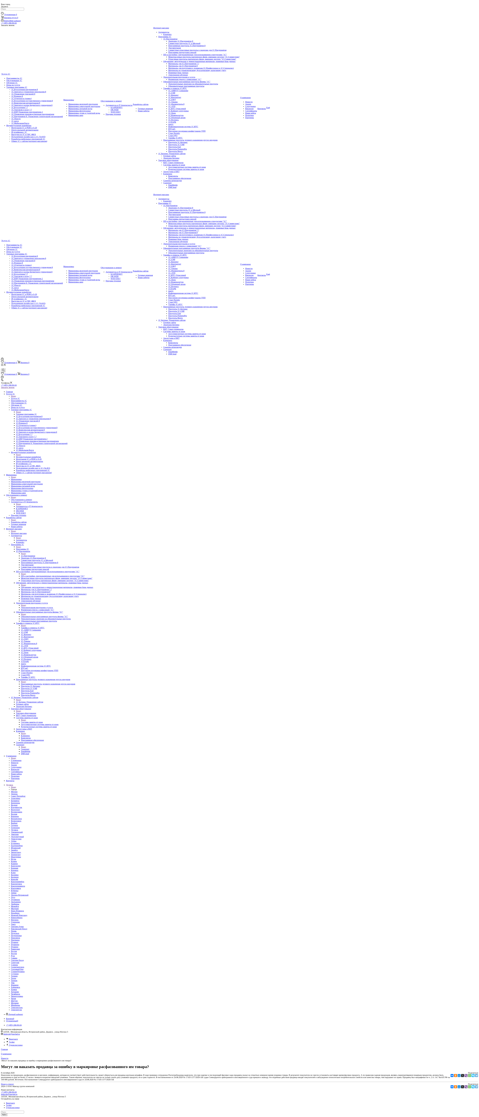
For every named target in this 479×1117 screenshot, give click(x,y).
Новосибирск (16, 918)
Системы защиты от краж (32, 722)
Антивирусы (21, 540)
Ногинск (14, 920)
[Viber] (466, 1075)
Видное (14, 805)
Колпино (15, 877)
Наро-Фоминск (17, 911)
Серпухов (15, 962)
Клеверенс (25, 736)
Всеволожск (16, 821)
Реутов (14, 951)
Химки (14, 989)
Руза (13, 956)
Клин (13, 873)
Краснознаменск (18, 886)
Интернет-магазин (19, 533)
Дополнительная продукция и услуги (37, 607)
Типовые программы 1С (26, 414)
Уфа (12, 983)
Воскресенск (16, 819)
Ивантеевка (16, 857)
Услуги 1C (15, 398)
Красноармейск (17, 882)
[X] (462, 1075)
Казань (14, 861)
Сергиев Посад (17, 960)
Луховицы (15, 900)
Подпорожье (16, 935)
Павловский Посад (19, 929)
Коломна (14, 875)
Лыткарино (16, 902)
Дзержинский (17, 832)
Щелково (15, 1003)
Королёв (14, 879)
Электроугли (16, 1010)
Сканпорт (25, 749)
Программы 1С (22, 549)
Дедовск (14, 830)
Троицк (14, 980)
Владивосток (16, 807)
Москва (14, 792)
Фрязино (14, 985)
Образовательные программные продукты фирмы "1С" (44, 616)
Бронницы (15, 803)
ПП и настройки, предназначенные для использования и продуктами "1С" (53, 576)
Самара (14, 958)
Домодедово (16, 839)
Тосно (13, 978)
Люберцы (15, 904)
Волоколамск (16, 812)
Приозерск (15, 938)
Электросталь (17, 1007)
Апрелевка (15, 798)
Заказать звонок (7, 387)
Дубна (13, 841)
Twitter (12, 1042)
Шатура (14, 1001)
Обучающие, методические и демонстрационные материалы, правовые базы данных (57, 587)
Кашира (14, 864)
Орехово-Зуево (17, 927)
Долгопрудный (17, 837)
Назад (13, 396)
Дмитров (15, 834)
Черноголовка (17, 996)
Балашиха (15, 801)
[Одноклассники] (455, 1075)
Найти (4, 1115)
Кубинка (14, 891)
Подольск (15, 933)
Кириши (14, 868)
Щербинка (15, 1005)
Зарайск (14, 850)
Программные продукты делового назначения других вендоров (48, 684)
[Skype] (473, 1075)
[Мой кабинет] (2, 359)
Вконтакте (13, 1039)
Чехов (13, 998)
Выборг (14, 823)
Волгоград (15, 810)
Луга (13, 897)
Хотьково (15, 992)
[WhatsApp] (469, 1075)
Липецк (14, 794)
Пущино (14, 947)
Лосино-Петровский (19, 895)
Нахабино (15, 913)
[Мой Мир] (459, 1075)
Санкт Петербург (18, 796)
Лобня (13, 893)
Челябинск (15, 994)
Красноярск (16, 888)
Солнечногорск (17, 967)
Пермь (13, 931)
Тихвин (14, 976)
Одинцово (15, 922)
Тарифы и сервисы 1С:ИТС (33, 628)
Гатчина (14, 825)
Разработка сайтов (19, 522)
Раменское (15, 949)
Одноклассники (16, 1045)
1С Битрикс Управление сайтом (29, 702)
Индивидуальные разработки (28, 457)
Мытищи (15, 909)
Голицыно (15, 828)
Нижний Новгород (19, 915)
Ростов (14, 953)
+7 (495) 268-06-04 (9, 23)
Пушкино (15, 944)
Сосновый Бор (17, 969)
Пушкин (14, 942)
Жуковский (16, 848)
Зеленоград (16, 855)
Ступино (15, 974)
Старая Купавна (18, 971)
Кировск (14, 870)
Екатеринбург (17, 846)
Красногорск (16, 884)
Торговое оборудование (26, 713)
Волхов (14, 814)
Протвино (15, 940)
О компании (16, 760)
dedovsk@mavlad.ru (11, 1034)
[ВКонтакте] (452, 1075)
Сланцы (14, 965)
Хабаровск (15, 987)
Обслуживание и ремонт (21, 500)
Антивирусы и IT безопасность (29, 506)
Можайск (15, 906)
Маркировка (16, 479)
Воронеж (15, 816)
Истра (13, 859)
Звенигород (16, 852)
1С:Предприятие (28, 556)
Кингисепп (16, 866)
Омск (13, 924)
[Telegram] (476, 1075)
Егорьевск (15, 843)
